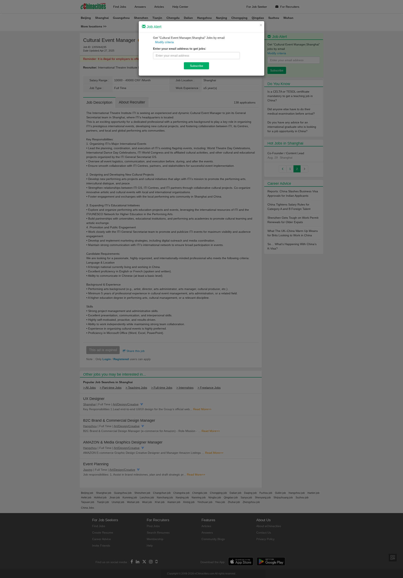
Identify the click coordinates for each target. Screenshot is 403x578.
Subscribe (196, 65)
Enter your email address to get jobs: (179, 48)
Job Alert (153, 27)
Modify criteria (164, 42)
